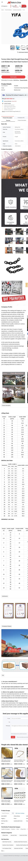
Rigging (3, 818)
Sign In (3, 111)
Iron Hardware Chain (6, 848)
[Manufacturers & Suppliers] (14, 2)
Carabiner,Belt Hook (18, 821)
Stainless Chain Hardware (7, 845)
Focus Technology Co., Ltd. (17, 855)
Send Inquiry (13, 77)
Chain (24, 9)
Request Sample (23, 80)
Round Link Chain (23, 835)
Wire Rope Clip (4, 821)
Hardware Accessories (17, 9)
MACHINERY (4, 816)
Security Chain (14, 835)
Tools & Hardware (8, 9)
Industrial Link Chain (18, 848)
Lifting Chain (5, 835)
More (2, 850)
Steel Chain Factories (6, 841)
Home (2, 9)
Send (13, 737)
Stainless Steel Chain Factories (20, 841)
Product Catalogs (20, 813)
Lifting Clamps (17, 816)
